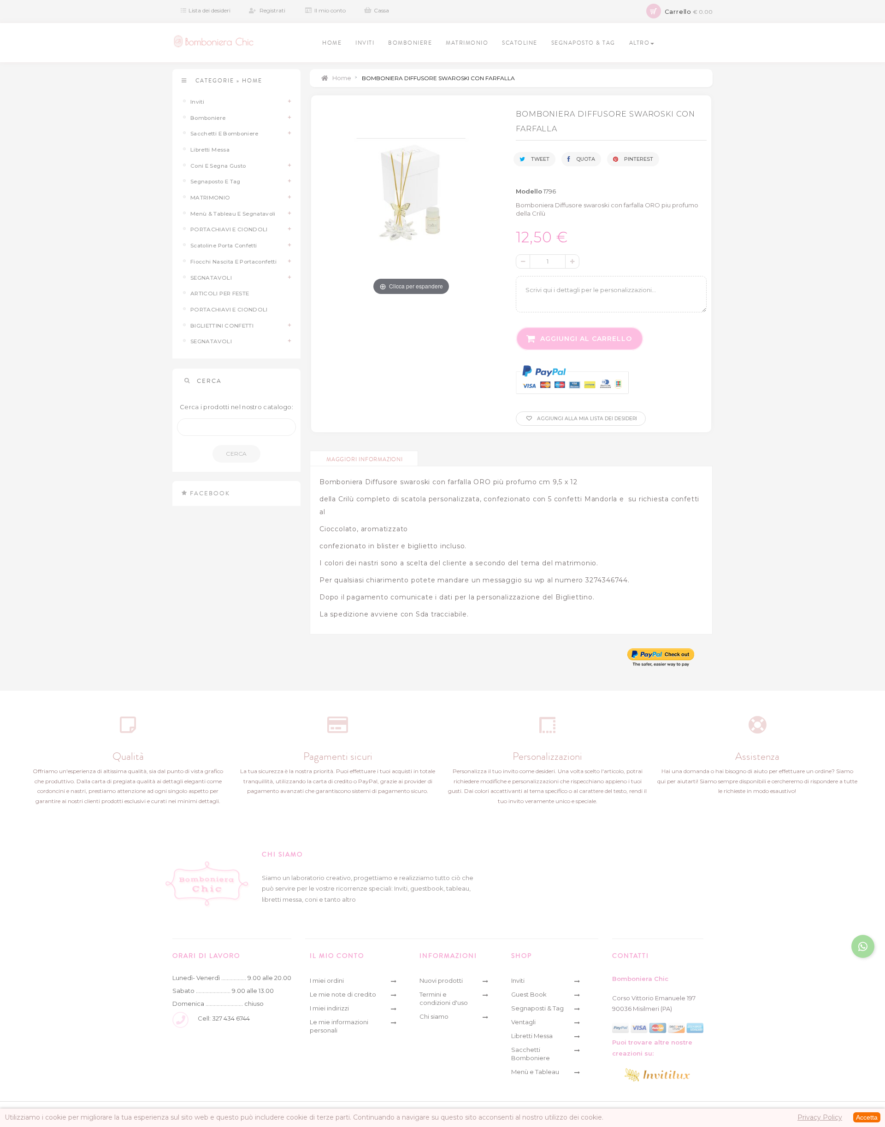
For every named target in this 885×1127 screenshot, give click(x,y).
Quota (585, 159)
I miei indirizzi (329, 1008)
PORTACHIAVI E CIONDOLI (229, 309)
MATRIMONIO (210, 197)
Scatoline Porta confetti (223, 245)
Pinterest (638, 159)
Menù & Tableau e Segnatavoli (233, 214)
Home (341, 78)
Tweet (539, 159)
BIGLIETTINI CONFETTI (222, 326)
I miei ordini (327, 980)
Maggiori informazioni (364, 460)
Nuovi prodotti (441, 980)
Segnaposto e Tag (215, 181)
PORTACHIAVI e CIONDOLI (229, 229)
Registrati (272, 10)
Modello (529, 191)
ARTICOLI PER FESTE (219, 293)
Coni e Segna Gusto (218, 166)
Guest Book (529, 994)
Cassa (381, 10)
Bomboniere (208, 118)
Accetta (867, 1117)
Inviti (197, 102)
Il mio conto (330, 10)
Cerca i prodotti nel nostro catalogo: (236, 407)
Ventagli (523, 1022)
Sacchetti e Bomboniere (224, 133)
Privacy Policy (819, 1117)
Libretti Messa (210, 150)
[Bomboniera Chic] (213, 41)
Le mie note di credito (343, 994)
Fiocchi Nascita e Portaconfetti (233, 261)
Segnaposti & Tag (537, 1008)
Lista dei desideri (209, 10)
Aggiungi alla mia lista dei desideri (586, 419)
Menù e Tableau (535, 1071)
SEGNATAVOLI (211, 278)
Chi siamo (433, 1016)
